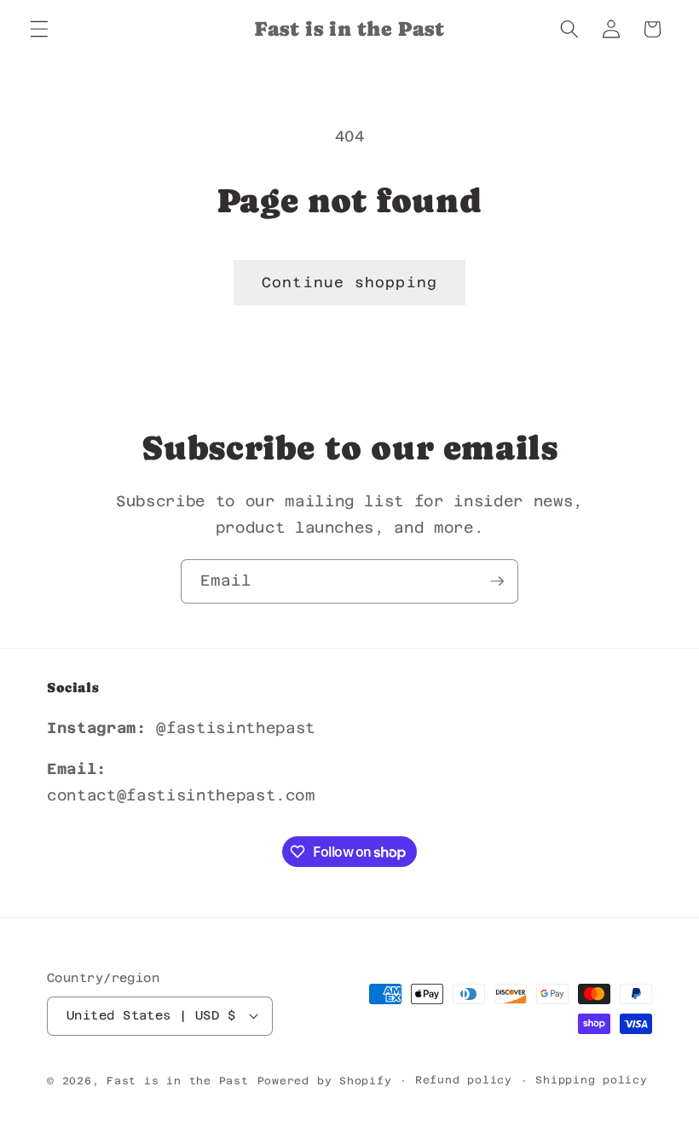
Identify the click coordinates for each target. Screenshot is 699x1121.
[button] (39, 29)
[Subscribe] (497, 581)
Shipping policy (591, 1080)
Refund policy (463, 1080)
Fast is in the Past (178, 1081)
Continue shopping (349, 282)
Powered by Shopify (324, 1081)
